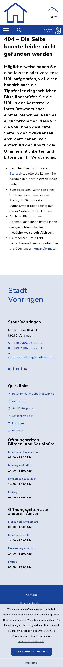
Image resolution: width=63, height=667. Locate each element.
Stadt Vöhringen (25, 295)
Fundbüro (18, 423)
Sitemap (15, 222)
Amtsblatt (19, 401)
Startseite (16, 174)
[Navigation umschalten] (6, 30)
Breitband (18, 430)
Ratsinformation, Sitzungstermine (33, 394)
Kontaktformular (44, 249)
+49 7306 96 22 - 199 (29, 348)
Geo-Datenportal (23, 408)
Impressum (31, 662)
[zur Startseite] (15, 12)
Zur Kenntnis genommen (31, 651)
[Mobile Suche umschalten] (19, 30)
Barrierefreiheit (31, 603)
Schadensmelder (22, 416)
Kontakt (31, 595)
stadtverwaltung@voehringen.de (32, 357)
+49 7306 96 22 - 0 (28, 343)
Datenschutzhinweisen (31, 641)
